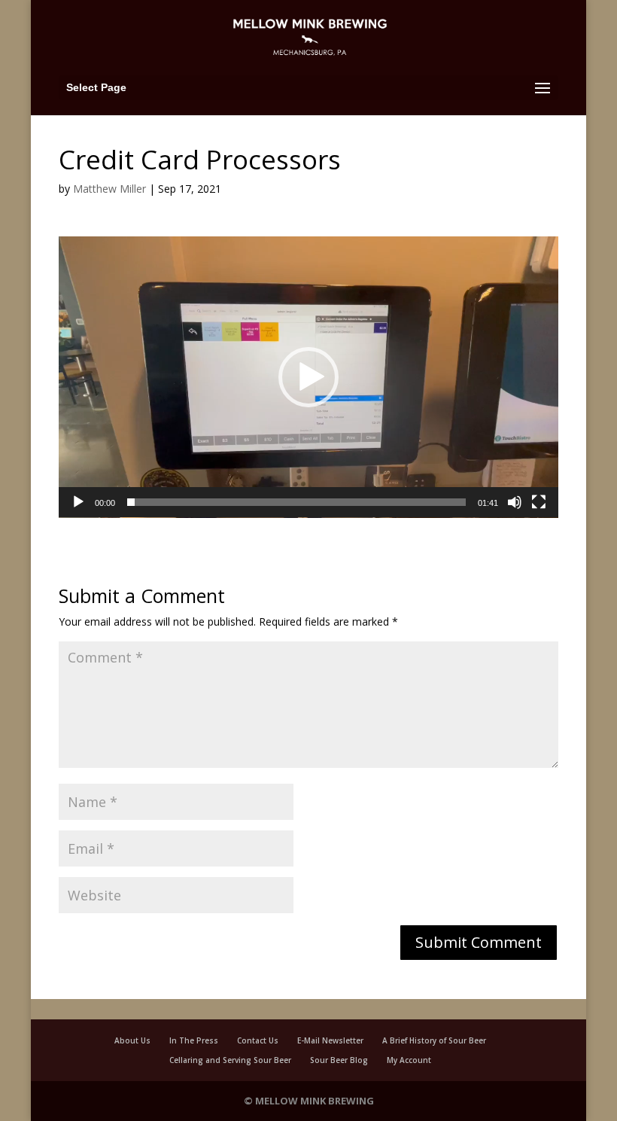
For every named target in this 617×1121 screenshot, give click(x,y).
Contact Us (257, 1040)
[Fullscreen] (538, 502)
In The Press (193, 1040)
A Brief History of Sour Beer (434, 1040)
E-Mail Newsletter (330, 1040)
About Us (132, 1040)
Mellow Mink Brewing (314, 1100)
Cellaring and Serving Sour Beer (230, 1060)
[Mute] (514, 502)
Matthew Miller (109, 188)
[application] (308, 377)
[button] (308, 377)
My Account (409, 1060)
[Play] (78, 502)
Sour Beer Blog (339, 1060)
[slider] (296, 502)
